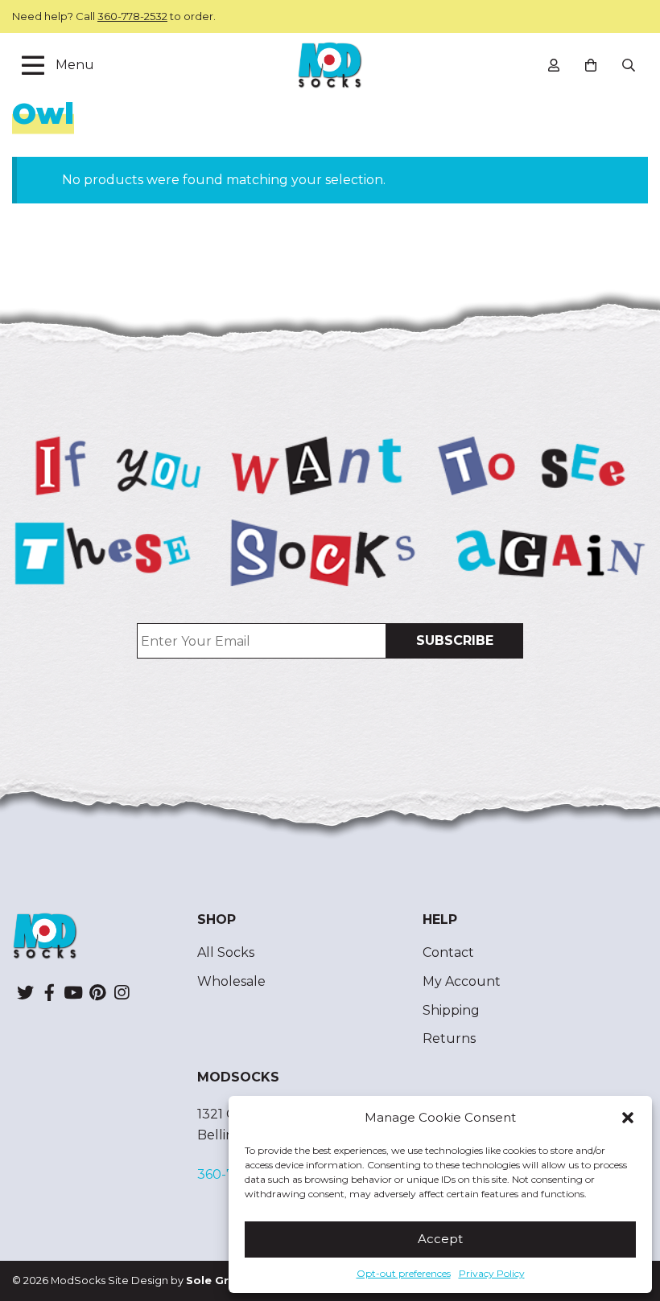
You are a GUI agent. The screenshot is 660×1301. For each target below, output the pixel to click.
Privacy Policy (492, 1273)
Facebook (49, 992)
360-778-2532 (132, 16)
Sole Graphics (226, 1280)
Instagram (121, 992)
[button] (628, 1118)
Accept (440, 1238)
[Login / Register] (553, 65)
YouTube (73, 992)
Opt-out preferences (404, 1273)
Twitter (25, 992)
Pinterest (97, 992)
